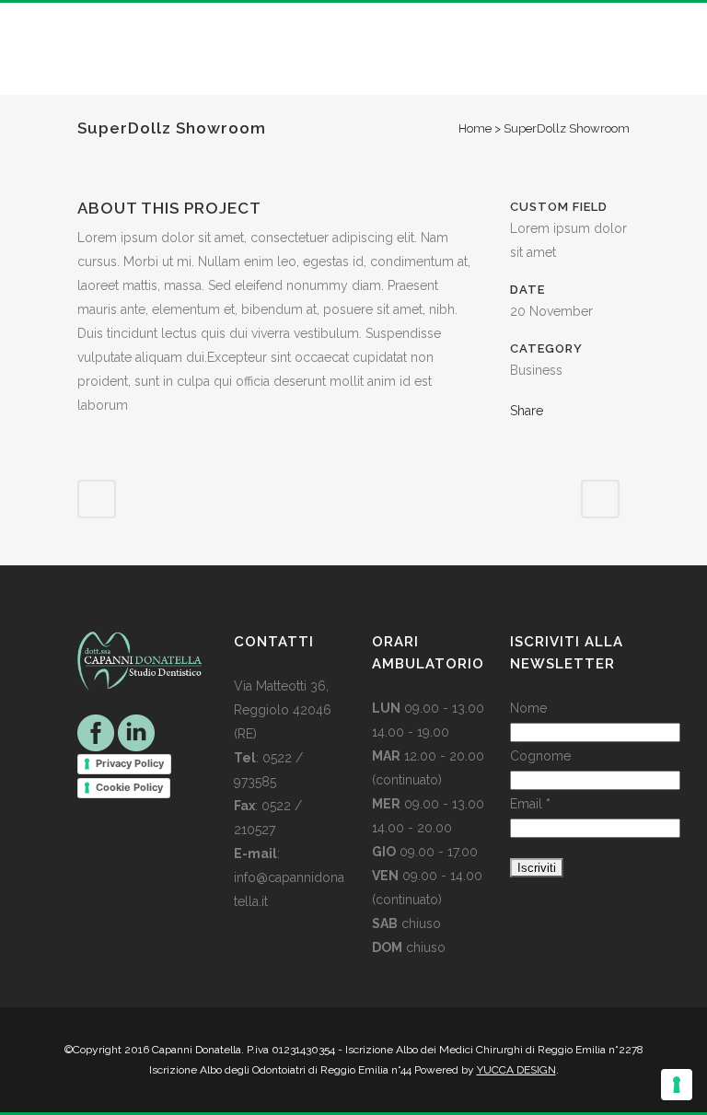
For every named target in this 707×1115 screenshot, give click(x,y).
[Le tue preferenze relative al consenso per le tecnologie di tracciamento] (676, 1084)
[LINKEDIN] (136, 731)
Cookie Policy (129, 787)
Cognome (540, 756)
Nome (528, 708)
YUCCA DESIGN (516, 1069)
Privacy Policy (130, 763)
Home (475, 128)
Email (530, 803)
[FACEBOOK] (95, 731)
